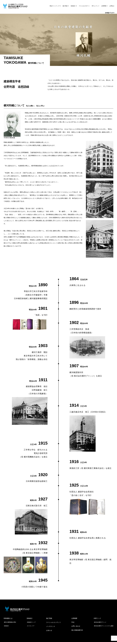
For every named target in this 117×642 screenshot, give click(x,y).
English (112, 12)
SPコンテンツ (95, 6)
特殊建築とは (8, 618)
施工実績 (65, 6)
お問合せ (111, 6)
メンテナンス (50, 626)
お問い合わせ (75, 626)
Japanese (107, 13)
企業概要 (74, 618)
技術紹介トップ (31, 622)
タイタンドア (30, 626)
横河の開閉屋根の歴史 (10, 622)
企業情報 (103, 6)
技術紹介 (73, 6)
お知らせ (49, 630)
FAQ (72, 622)
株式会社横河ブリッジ (100, 622)
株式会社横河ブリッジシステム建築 (103, 626)
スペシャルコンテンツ (53, 622)
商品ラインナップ (54, 6)
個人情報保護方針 (77, 630)
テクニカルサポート (84, 6)
